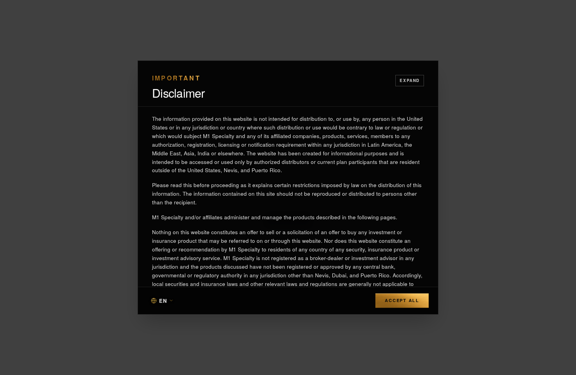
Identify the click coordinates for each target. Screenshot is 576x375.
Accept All (402, 300)
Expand (410, 80)
